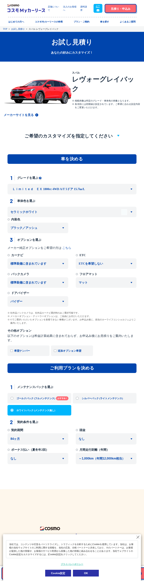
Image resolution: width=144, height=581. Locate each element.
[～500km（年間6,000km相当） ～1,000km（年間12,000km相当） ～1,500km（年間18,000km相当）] (106, 458)
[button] (98, 8)
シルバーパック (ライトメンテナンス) (102, 398)
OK (86, 573)
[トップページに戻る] (26, 8)
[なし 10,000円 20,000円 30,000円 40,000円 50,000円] (38, 458)
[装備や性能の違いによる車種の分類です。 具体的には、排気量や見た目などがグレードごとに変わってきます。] (40, 177)
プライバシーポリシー (72, 564)
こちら (66, 247)
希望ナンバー (22, 350)
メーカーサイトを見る (19, 114)
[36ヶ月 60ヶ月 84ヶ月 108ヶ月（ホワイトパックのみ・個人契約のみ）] (38, 439)
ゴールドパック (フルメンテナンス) (42, 398)
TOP (5, 29)
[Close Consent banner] (138, 537)
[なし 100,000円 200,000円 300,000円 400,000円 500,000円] (106, 439)
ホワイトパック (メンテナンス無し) (35, 410)
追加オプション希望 (69, 350)
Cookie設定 (58, 573)
